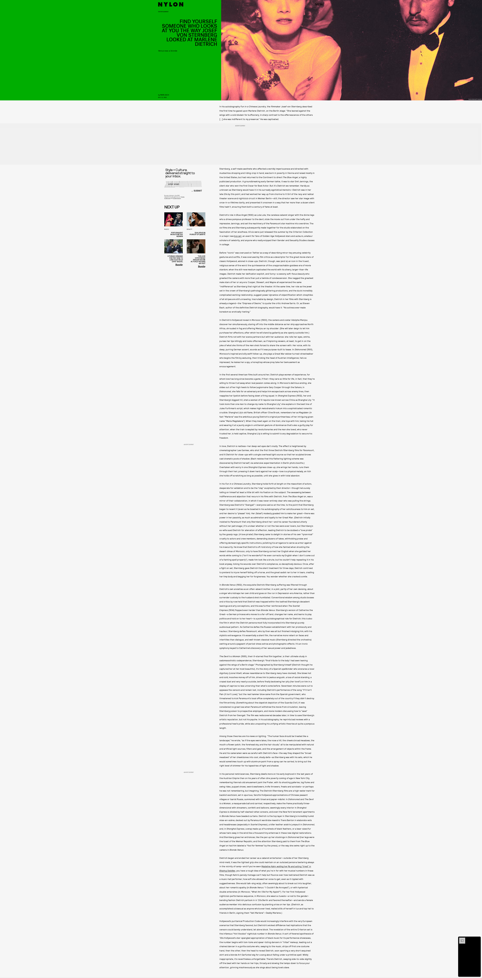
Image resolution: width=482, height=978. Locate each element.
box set (237, 236)
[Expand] (461, 938)
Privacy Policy (177, 198)
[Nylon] (170, 4)
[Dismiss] (478, 938)
